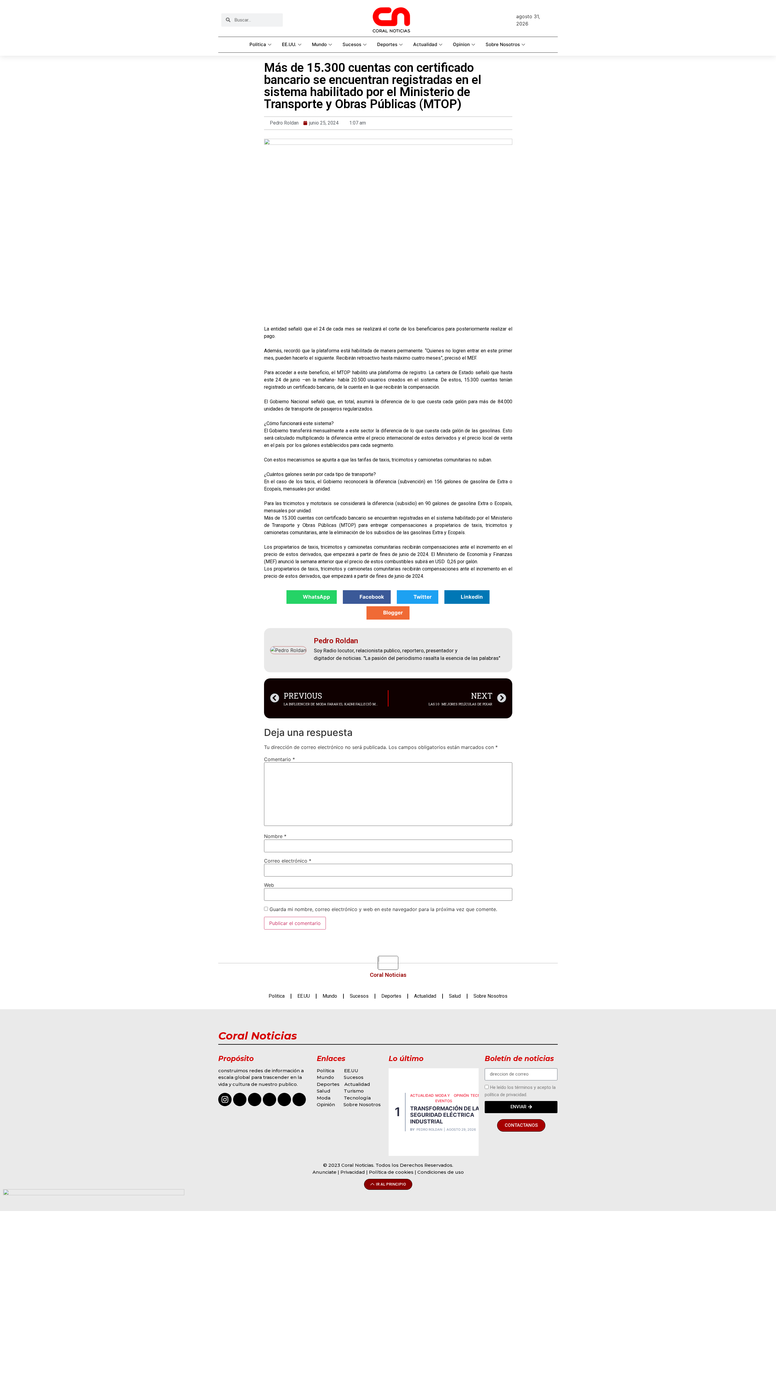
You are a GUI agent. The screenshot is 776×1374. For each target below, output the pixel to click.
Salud (455, 996)
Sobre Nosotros (503, 44)
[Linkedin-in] (299, 1099)
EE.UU (303, 996)
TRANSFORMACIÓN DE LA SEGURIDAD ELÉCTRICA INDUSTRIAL (444, 1115)
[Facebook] (239, 1099)
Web (269, 885)
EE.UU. (289, 44)
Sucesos (352, 44)
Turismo (354, 1091)
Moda (323, 1098)
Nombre (275, 836)
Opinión (326, 1104)
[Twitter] (284, 1099)
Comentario (279, 759)
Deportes (387, 44)
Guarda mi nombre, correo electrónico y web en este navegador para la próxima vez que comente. (383, 909)
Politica (257, 44)
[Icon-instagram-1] (225, 1099)
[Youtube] (269, 1099)
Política (325, 1070)
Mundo (319, 44)
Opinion (461, 44)
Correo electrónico (287, 860)
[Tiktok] (254, 1099)
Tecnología (357, 1098)
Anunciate (324, 1172)
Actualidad (425, 44)
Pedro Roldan (429, 1129)
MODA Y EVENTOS (443, 1098)
